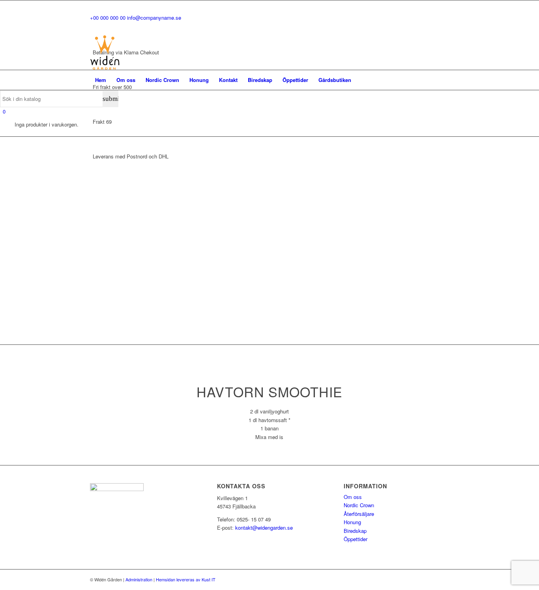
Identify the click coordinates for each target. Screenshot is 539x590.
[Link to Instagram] (443, 52)
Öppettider (355, 539)
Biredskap (355, 530)
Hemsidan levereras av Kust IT (185, 579)
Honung (352, 522)
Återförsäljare (359, 513)
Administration (138, 579)
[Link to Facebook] (431, 52)
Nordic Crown (359, 505)
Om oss (353, 497)
